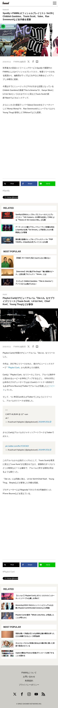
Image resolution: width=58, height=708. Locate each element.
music (5, 294)
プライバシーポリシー (29, 685)
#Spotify (6, 191)
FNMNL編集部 (19, 62)
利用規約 (29, 681)
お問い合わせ (29, 677)
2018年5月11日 (44, 422)
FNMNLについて (29, 673)
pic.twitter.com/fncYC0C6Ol (17, 446)
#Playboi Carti (9, 572)
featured (6, 10)
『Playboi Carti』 (13, 367)
